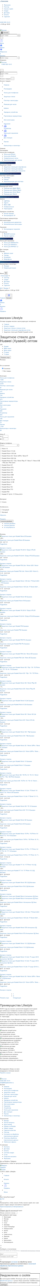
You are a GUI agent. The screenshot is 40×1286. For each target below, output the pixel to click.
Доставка (7, 281)
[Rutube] (6, 20)
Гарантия (7, 285)
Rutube (6, 288)
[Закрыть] (12, 78)
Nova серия (7, 350)
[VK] (4, 20)
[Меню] (1, 70)
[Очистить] (19, 35)
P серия (6, 352)
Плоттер (6, 277)
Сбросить (3, 515)
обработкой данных (6, 1281)
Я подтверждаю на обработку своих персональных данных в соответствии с (18, 1264)
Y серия (6, 354)
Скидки (6, 279)
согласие (14, 1262)
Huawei (6, 346)
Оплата (6, 283)
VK (1, 288)
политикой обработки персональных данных (18, 1265)
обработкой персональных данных (30, 1250)
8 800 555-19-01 (7, 64)
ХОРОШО (4, 1285)
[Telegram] (1, 20)
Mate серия (7, 348)
